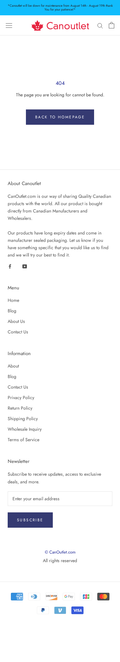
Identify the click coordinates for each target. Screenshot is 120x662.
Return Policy (20, 408)
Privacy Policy (21, 397)
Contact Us (18, 332)
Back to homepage (60, 117)
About (13, 366)
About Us (16, 321)
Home (13, 300)
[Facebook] (10, 266)
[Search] (100, 25)
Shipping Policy (23, 418)
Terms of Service (23, 439)
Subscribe (30, 520)
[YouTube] (24, 266)
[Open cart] (111, 25)
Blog (12, 311)
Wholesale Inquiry (25, 429)
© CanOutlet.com (60, 552)
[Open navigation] (9, 25)
